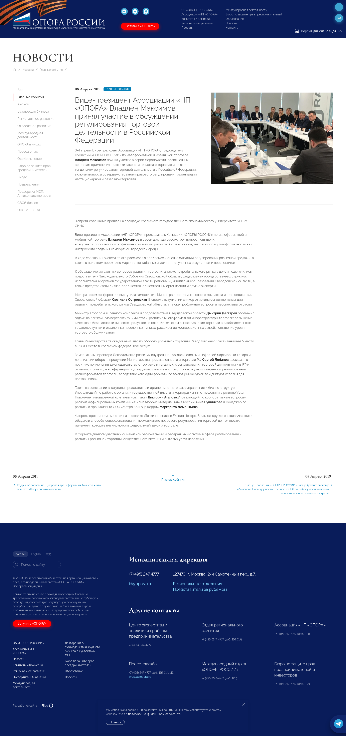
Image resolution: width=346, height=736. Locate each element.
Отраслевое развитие (34, 126)
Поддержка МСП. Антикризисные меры (34, 194)
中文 (48, 554)
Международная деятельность (246, 10)
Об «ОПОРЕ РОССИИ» (197, 10)
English (36, 554)
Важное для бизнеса (33, 111)
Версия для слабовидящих (321, 31)
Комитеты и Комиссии (196, 18)
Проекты (187, 27)
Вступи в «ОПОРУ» (140, 26)
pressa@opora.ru (140, 676)
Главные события (51, 69)
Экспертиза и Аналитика (29, 677)
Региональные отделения (197, 583)
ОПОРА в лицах (29, 144)
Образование (235, 18)
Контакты (232, 27)
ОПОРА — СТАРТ (30, 210)
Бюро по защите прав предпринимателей (254, 14)
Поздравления (28, 184)
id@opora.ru (140, 583)
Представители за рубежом (200, 589)
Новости (231, 23)
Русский (20, 554)
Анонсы (23, 104)
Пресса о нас (27, 151)
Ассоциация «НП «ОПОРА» (199, 14)
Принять (115, 722)
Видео (22, 177)
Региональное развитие (197, 23)
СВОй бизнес (27, 203)
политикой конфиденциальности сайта (154, 714)
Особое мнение (29, 159)
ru (339, 18)
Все (20, 90)
